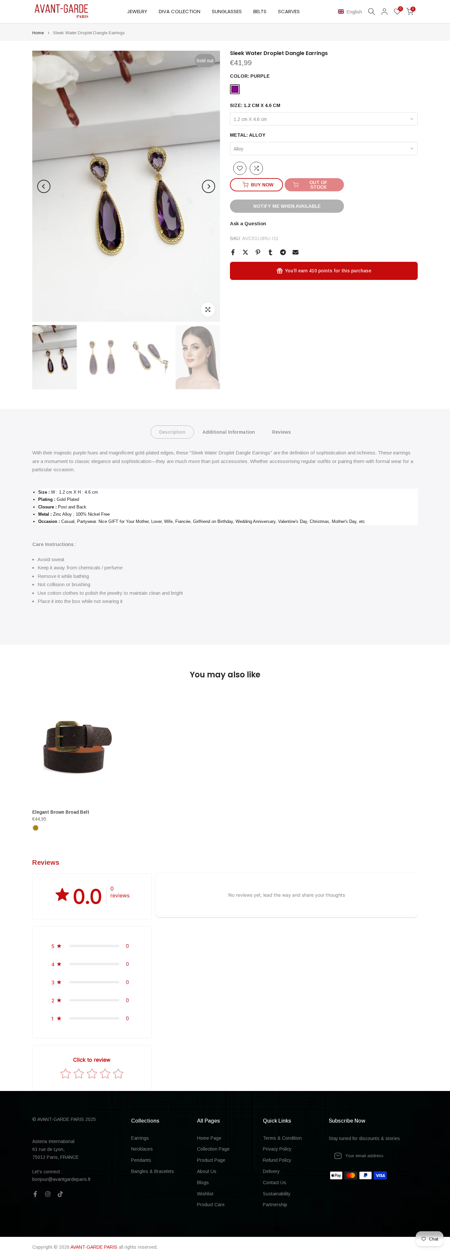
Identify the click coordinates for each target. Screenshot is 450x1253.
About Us (206, 1171)
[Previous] (43, 186)
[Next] (208, 186)
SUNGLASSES (227, 11)
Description (172, 432)
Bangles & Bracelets (152, 1171)
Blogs (203, 1182)
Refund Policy (277, 1160)
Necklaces (142, 1149)
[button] (351, 11)
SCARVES (289, 11)
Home (38, 33)
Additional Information (229, 432)
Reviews (281, 432)
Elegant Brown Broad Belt (60, 812)
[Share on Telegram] (283, 252)
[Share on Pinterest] (258, 252)
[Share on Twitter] (245, 252)
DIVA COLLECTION (179, 11)
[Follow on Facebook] (35, 1194)
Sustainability (277, 1193)
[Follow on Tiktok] (60, 1194)
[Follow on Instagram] (48, 1194)
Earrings (140, 1138)
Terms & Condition (282, 1138)
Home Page (209, 1138)
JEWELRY (137, 11)
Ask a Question (248, 223)
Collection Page (213, 1149)
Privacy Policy (277, 1149)
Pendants (141, 1160)
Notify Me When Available (287, 206)
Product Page (211, 1160)
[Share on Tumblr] (270, 252)
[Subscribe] (405, 1156)
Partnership (275, 1204)
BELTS (260, 11)
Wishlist (205, 1193)
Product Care (211, 1204)
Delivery (271, 1171)
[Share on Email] (295, 252)
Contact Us (274, 1182)
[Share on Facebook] (233, 252)
